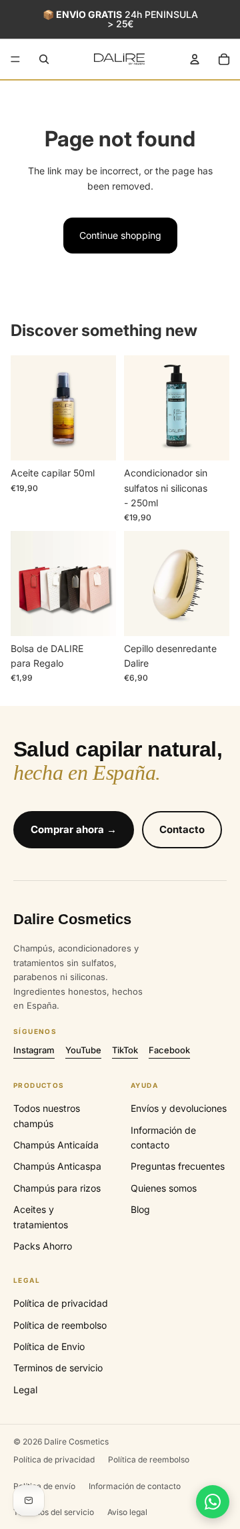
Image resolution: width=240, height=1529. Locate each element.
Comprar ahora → (74, 829)
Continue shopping (120, 235)
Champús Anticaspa (57, 1166)
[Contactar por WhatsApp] (212, 1501)
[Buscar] (44, 59)
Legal (25, 1389)
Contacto (182, 829)
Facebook (169, 1050)
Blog (140, 1209)
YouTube (83, 1050)
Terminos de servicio (58, 1367)
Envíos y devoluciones (179, 1108)
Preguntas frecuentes (178, 1166)
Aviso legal (127, 1512)
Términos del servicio (53, 1512)
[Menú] (15, 59)
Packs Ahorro (42, 1246)
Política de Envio (49, 1346)
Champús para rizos (57, 1188)
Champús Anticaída (56, 1144)
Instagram (34, 1050)
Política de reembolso (60, 1325)
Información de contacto (135, 1486)
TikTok (125, 1050)
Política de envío (44, 1486)
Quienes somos (164, 1188)
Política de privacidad (60, 1303)
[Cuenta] (194, 59)
